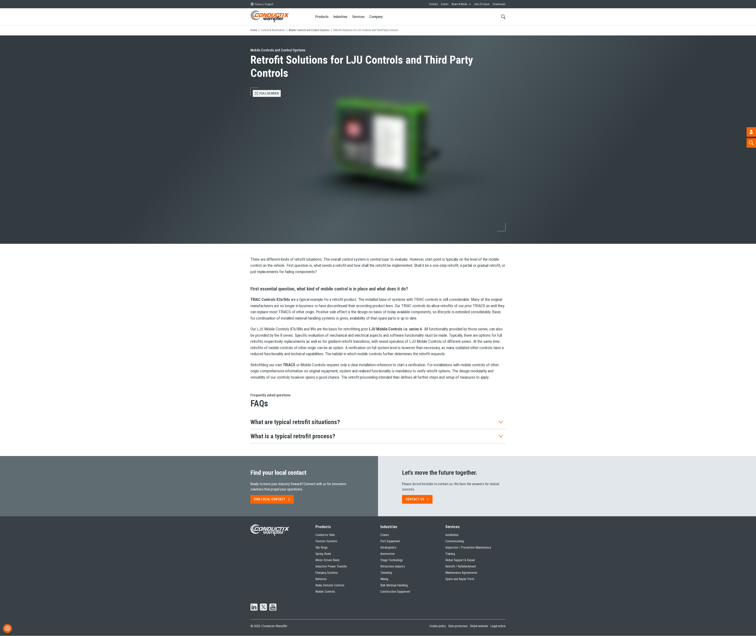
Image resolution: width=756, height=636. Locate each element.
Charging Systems (326, 573)
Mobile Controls (325, 591)
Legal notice (498, 626)
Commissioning (454, 541)
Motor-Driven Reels (327, 560)
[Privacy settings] (7, 628)
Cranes (384, 535)
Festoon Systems (326, 541)
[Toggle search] (503, 16)
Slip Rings (321, 547)
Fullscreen (269, 93)
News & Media (459, 4)
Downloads (499, 4)
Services (358, 17)
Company (376, 17)
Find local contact (269, 499)
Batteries (321, 579)
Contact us (415, 499)
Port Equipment (390, 541)
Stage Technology (391, 560)
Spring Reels (323, 554)
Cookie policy (437, 626)
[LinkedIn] (254, 607)
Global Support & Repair (460, 560)
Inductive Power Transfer (331, 566)
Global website (479, 626)
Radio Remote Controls (329, 585)
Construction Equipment (395, 591)
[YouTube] (272, 607)
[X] (263, 607)
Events (444, 4)
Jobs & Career (482, 4)
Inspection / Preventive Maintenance (468, 547)
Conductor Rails (325, 535)
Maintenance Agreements (461, 573)
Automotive (387, 554)
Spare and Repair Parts (459, 579)
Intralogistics (388, 547)
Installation (452, 535)
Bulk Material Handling (394, 585)
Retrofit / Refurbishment (460, 566)
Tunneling (386, 573)
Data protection (458, 626)
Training (450, 554)
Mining (384, 579)
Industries (340, 17)
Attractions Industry (392, 566)
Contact (433, 4)
